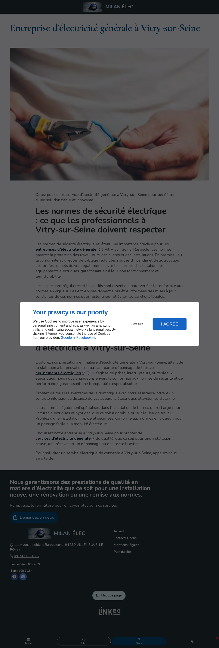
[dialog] (109, 324)
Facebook (84, 337)
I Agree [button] (169, 324)
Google (66, 337)
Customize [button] (137, 324)
